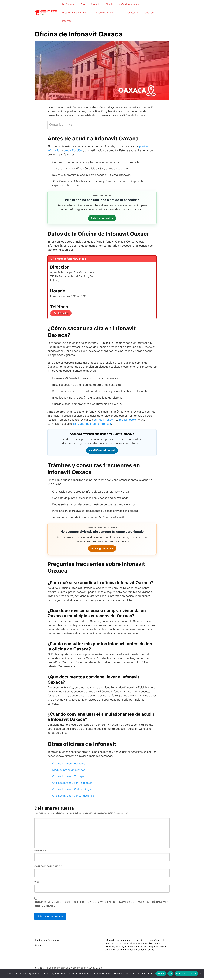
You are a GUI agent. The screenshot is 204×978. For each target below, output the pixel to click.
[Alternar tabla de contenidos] (68, 125)
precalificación (73, 150)
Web (36, 882)
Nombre (40, 850)
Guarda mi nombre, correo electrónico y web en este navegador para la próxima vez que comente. (101, 903)
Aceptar (161, 973)
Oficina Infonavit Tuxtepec (69, 776)
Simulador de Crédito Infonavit (123, 4)
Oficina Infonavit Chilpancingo (71, 789)
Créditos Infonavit (106, 12)
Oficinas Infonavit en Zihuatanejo (73, 795)
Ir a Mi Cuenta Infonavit (102, 450)
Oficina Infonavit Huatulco (68, 763)
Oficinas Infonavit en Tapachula (72, 782)
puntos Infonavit (103, 419)
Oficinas (149, 12)
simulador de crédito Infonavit (92, 423)
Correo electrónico (48, 866)
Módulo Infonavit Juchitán (68, 769)
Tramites (130, 12)
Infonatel (67, 20)
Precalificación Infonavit (75, 12)
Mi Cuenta (68, 4)
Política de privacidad (186, 973)
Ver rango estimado (102, 548)
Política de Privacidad (47, 940)
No (170, 973)
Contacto (40, 945)
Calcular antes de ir (102, 218)
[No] (200, 973)
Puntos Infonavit (89, 4)
